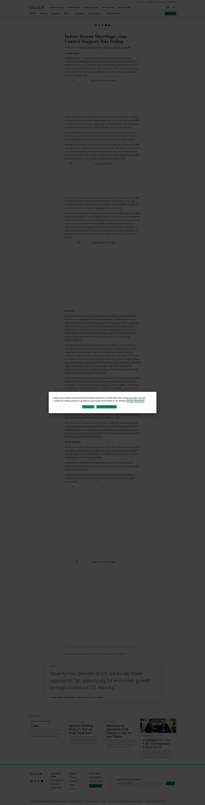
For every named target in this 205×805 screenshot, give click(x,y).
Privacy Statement (136, 401)
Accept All (88, 407)
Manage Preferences (106, 407)
